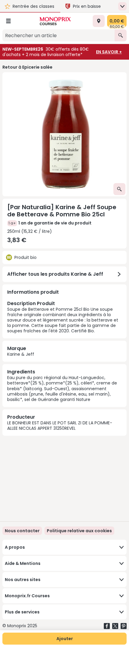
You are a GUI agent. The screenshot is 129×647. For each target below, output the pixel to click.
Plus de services (22, 612)
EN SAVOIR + (109, 52)
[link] (79, 531)
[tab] (64, 134)
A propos (15, 547)
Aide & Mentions (22, 563)
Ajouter (64, 639)
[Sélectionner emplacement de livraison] (99, 21)
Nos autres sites (22, 580)
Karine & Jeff (20, 354)
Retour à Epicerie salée (27, 67)
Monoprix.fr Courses (27, 596)
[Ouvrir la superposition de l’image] (119, 189)
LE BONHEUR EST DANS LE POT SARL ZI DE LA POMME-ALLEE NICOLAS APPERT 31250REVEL (59, 425)
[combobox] (58, 35)
